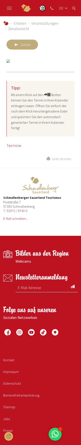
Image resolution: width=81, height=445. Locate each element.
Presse (8, 430)
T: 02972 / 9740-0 (15, 211)
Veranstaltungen (44, 23)
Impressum (11, 371)
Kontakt (8, 360)
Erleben (20, 23)
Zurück (25, 44)
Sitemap (9, 407)
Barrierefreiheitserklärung (21, 395)
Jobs (6, 419)
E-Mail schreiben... (15, 218)
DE (61, 8)
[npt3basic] (26, 8)
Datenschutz (12, 383)
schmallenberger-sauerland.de (6, 23)
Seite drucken (60, 159)
